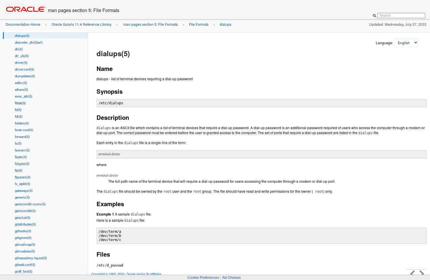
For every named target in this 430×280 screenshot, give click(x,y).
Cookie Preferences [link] (203, 278)
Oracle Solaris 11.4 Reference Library (81, 24)
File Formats (199, 24)
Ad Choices (231, 277)
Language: (385, 42)
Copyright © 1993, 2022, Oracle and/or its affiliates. (127, 274)
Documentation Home (23, 24)
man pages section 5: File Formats (150, 24)
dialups (225, 24)
